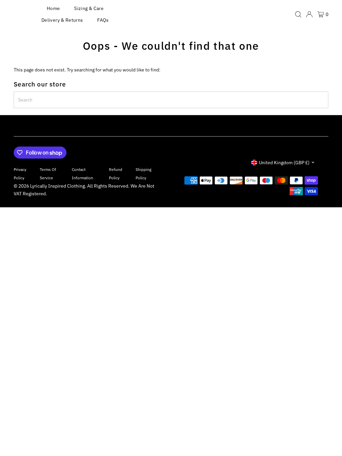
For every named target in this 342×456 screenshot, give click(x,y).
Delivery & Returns (62, 20)
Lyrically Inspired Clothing (57, 186)
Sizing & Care (89, 8)
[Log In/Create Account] (309, 14)
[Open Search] (298, 14)
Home (53, 8)
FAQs (103, 20)
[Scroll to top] (328, 437)
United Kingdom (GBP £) (284, 163)
